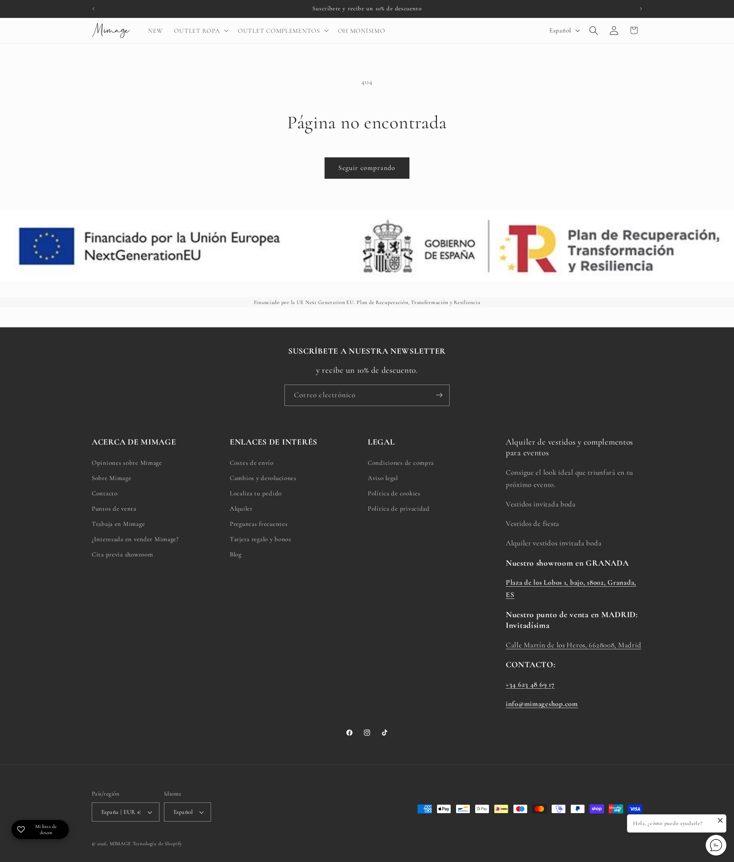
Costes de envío (252, 463)
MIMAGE (120, 844)
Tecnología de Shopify (158, 844)
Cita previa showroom (122, 554)
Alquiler (241, 509)
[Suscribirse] (439, 395)
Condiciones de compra (401, 463)
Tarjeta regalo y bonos (260, 539)
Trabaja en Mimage (118, 524)
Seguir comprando (366, 167)
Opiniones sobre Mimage (127, 463)
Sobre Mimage (112, 478)
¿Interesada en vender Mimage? (135, 539)
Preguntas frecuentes (258, 524)
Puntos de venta (114, 509)
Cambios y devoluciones (263, 478)
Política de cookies (394, 493)
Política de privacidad (399, 509)
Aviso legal (383, 478)
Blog (236, 554)
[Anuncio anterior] (93, 9)
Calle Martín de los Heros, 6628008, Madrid (573, 645)
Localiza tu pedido (256, 493)
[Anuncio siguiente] (640, 9)
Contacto (105, 493)
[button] (200, 30)
